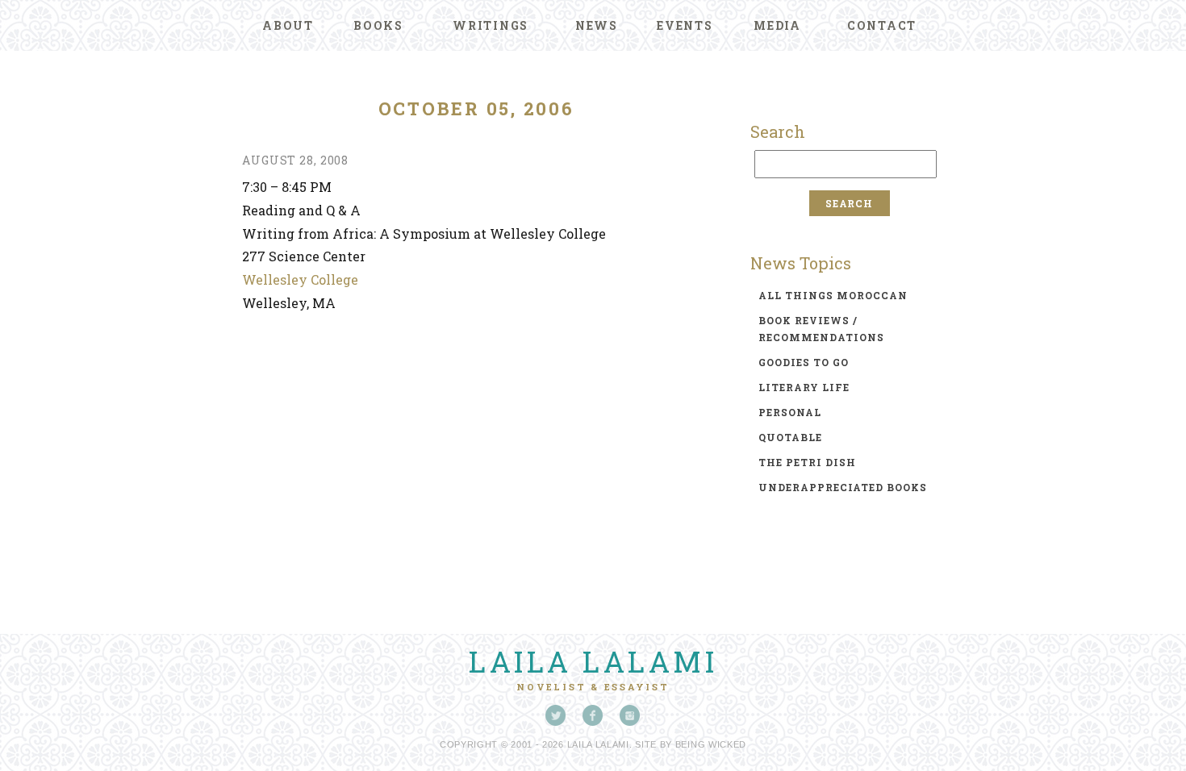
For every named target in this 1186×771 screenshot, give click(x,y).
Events (685, 25)
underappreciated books (842, 487)
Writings (490, 25)
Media (777, 25)
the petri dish (807, 462)
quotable (790, 437)
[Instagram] (630, 715)
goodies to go (803, 362)
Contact (882, 25)
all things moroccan (833, 295)
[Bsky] (555, 715)
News (596, 25)
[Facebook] (593, 715)
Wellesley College (300, 279)
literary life (804, 387)
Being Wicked (710, 744)
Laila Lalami (593, 661)
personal (789, 412)
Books (378, 25)
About (288, 25)
